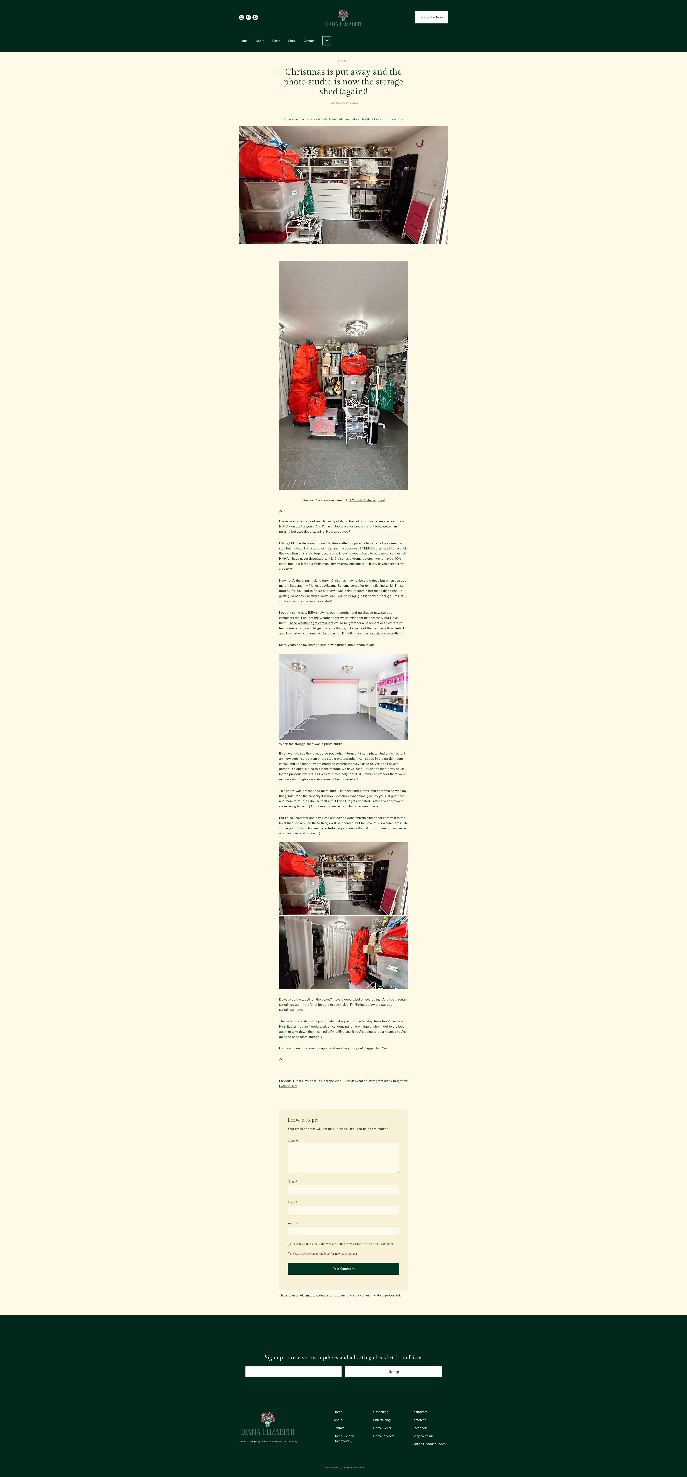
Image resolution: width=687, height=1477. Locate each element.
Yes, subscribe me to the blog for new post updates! (325, 1253)
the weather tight (326, 618)
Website (293, 1223)
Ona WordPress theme (353, 1467)
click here (286, 569)
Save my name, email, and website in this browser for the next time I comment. (343, 1244)
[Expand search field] (326, 40)
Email (292, 1202)
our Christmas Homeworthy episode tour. (338, 564)
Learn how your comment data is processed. (369, 1295)
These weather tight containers (310, 623)
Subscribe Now (432, 17)
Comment (295, 1140)
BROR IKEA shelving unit (367, 500)
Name (292, 1181)
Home (337, 1412)
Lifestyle (343, 61)
